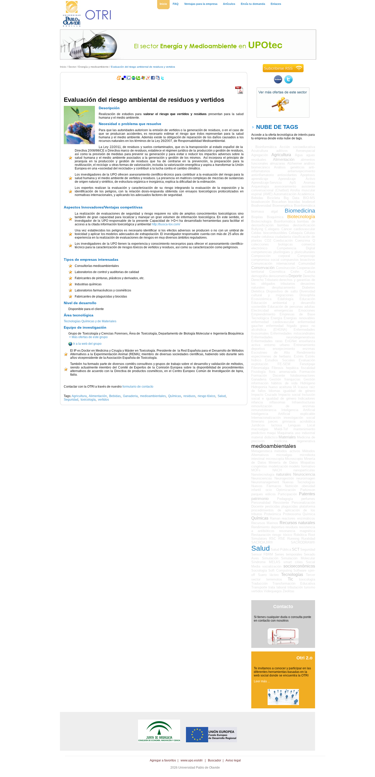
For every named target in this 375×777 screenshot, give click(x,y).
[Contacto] (283, 643)
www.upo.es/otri (192, 760)
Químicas (174, 396)
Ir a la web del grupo (87, 344)
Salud (222, 396)
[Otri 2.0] (283, 704)
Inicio (63, 66)
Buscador (214, 760)
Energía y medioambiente (93, 66)
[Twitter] (288, 82)
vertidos (103, 399)
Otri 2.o (304, 657)
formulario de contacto (137, 386)
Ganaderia (130, 396)
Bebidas (115, 396)
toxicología (88, 399)
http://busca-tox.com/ (166, 224)
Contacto (283, 606)
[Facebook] (278, 82)
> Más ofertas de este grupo (88, 337)
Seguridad (71, 399)
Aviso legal (233, 760)
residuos (189, 396)
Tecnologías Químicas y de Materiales (90, 321)
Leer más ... (262, 681)
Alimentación (98, 396)
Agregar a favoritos (163, 760)
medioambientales (153, 396)
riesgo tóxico (206, 396)
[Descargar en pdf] (239, 93)
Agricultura (79, 396)
